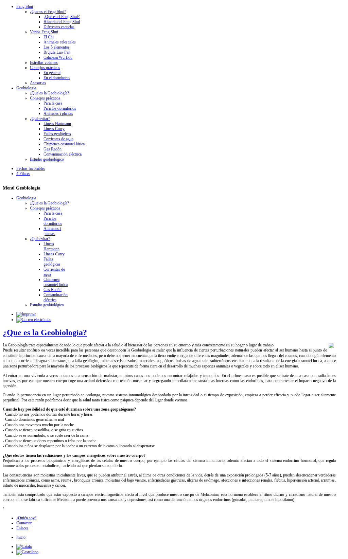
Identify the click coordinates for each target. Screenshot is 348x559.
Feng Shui (24, 6)
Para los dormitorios (60, 108)
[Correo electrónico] (33, 319)
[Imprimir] (26, 314)
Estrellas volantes (44, 62)
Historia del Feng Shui (62, 21)
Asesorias (38, 82)
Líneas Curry (54, 128)
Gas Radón (53, 149)
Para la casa (53, 103)
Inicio (20, 537)
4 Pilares (23, 173)
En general (52, 72)
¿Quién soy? (26, 518)
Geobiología (26, 88)
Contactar (24, 523)
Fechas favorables (30, 168)
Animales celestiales (60, 42)
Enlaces (22, 528)
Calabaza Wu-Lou (58, 57)
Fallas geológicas (57, 133)
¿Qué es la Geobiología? (49, 93)
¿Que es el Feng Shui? (48, 11)
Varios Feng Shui (44, 32)
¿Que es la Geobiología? (45, 332)
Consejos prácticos (45, 67)
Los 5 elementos (57, 47)
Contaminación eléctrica (63, 154)
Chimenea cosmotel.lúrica (64, 144)
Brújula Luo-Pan (57, 52)
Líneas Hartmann (57, 123)
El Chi (49, 37)
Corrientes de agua (58, 139)
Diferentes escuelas (59, 26)
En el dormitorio (57, 77)
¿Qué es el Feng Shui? (62, 16)
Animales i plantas (58, 113)
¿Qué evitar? (40, 118)
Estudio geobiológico (47, 159)
